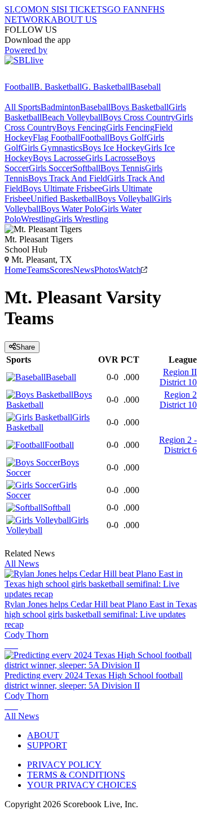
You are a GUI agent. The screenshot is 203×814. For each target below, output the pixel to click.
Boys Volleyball (125, 198)
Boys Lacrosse (59, 158)
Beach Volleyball (72, 117)
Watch (129, 270)
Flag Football (56, 137)
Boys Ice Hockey (113, 148)
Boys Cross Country (139, 117)
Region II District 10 (178, 377)
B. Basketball (58, 87)
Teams (38, 270)
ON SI (47, 9)
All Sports (23, 107)
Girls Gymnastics (51, 148)
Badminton (60, 107)
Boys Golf (128, 137)
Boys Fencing (81, 127)
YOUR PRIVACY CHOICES (81, 785)
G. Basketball (106, 87)
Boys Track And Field (67, 178)
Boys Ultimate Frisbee (62, 188)
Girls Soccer (51, 168)
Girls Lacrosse (110, 158)
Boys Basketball (140, 107)
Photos (106, 270)
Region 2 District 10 (178, 400)
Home (16, 270)
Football (19, 87)
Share (25, 347)
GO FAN (124, 9)
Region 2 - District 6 (178, 445)
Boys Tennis (122, 168)
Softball (86, 168)
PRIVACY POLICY (64, 764)
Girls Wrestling (81, 219)
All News (22, 563)
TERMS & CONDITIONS (76, 775)
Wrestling (38, 219)
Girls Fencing (130, 127)
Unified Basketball (63, 198)
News (83, 270)
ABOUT (43, 735)
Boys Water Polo (71, 209)
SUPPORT (47, 745)
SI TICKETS (83, 9)
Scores (61, 270)
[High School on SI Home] (48, 76)
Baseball (145, 87)
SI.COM (20, 9)
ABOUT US (74, 19)
